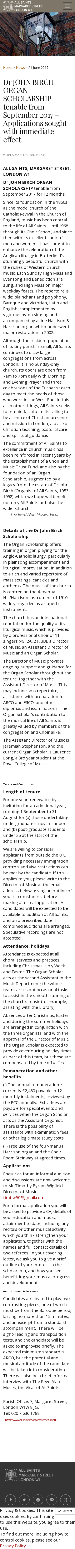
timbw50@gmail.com (23, 1197)
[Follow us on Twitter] (24, 1499)
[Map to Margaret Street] (65, 1499)
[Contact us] (51, 1499)
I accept (66, 1511)
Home (7, 67)
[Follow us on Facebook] (10, 1499)
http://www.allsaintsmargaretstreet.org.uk (31, 1420)
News (20, 67)
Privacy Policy (13, 1546)
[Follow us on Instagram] (38, 1499)
